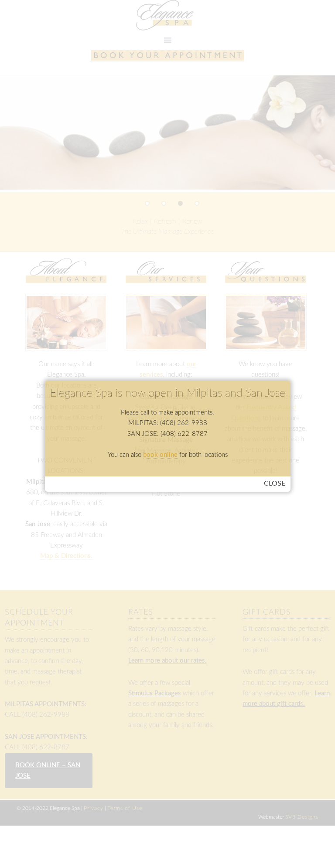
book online (160, 455)
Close (274, 483)
